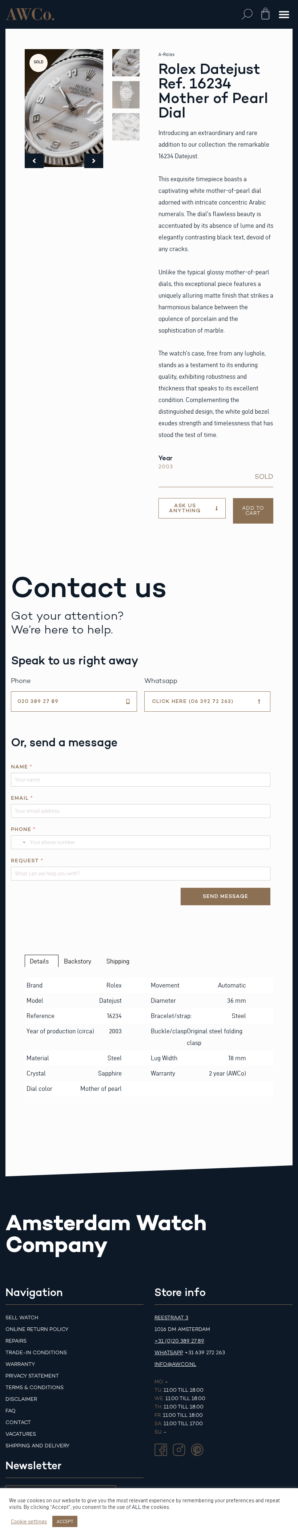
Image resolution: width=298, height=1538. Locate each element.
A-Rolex (166, 54)
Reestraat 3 (171, 1318)
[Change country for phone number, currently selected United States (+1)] (19, 842)
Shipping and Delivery (37, 1446)
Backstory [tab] (77, 961)
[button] (247, 14)
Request (27, 861)
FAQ (10, 1411)
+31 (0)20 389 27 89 (179, 1341)
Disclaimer (21, 1399)
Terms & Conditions (34, 1387)
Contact (18, 1422)
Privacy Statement (32, 1376)
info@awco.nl (175, 1364)
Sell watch (21, 1318)
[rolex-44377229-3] (64, 108)
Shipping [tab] (117, 961)
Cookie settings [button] (29, 1522)
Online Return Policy (36, 1329)
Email (22, 798)
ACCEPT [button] (65, 1521)
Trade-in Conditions (36, 1353)
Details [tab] (39, 961)
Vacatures (20, 1434)
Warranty (20, 1364)
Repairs (16, 1341)
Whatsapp (168, 1353)
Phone (23, 829)
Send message (225, 896)
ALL (136, 1507)
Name (21, 767)
